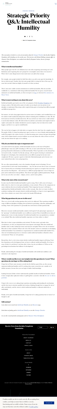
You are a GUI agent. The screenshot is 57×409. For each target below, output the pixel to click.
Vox (35, 93)
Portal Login (29, 345)
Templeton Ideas (29, 358)
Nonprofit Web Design (35, 382)
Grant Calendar (28, 337)
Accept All (49, 402)
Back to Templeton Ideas (29, 40)
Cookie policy (33, 407)
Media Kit (28, 340)
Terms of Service (48, 382)
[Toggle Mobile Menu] (55, 3)
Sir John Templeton (44, 103)
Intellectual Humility (23, 305)
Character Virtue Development (36, 316)
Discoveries (35, 305)
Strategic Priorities (38, 55)
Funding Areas (28, 355)
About (28, 353)
